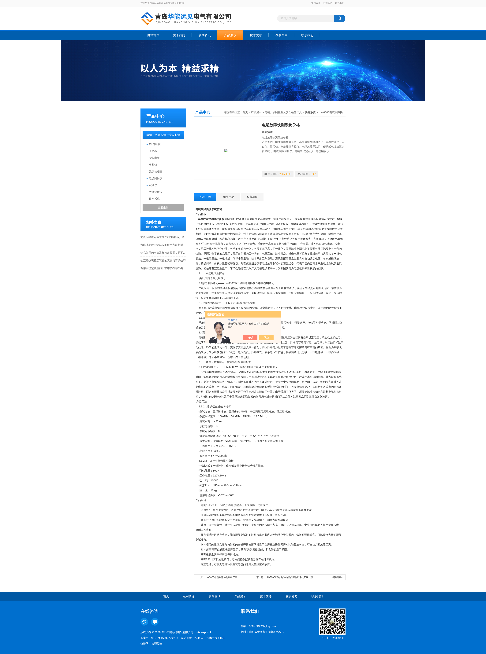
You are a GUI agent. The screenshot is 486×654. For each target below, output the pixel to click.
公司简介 (189, 596)
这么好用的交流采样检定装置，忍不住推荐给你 (163, 252)
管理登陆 (156, 643)
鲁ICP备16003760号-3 (164, 637)
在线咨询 (291, 596)
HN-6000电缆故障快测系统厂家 (221, 577)
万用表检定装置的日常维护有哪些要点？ (163, 268)
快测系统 (154, 198)
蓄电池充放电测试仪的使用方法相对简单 (163, 244)
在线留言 (327, 3)
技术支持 (265, 596)
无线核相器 (155, 171)
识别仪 (153, 185)
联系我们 (339, 3)
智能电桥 (154, 157)
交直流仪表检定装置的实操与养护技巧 (163, 260)
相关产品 (228, 197)
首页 (245, 112)
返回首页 (315, 3)
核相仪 (153, 164)
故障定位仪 (155, 191)
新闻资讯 (205, 35)
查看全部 (163, 207)
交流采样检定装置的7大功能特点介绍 (162, 237)
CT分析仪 (155, 144)
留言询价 (252, 197)
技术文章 (256, 35)
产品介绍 (205, 197)
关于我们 (179, 35)
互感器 (153, 150)
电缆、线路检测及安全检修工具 (165, 135)
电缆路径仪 (155, 178)
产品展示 (230, 35)
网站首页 (153, 35)
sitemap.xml (203, 632)
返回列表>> (338, 577)
